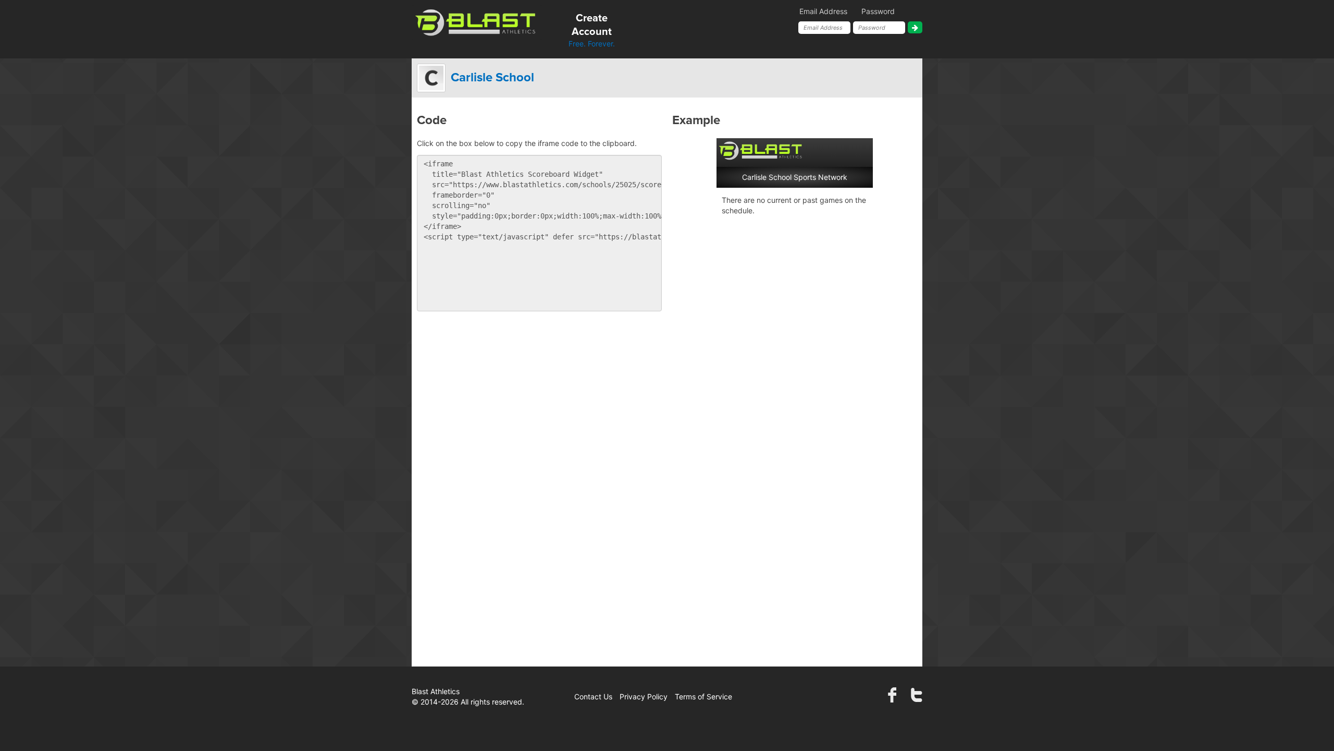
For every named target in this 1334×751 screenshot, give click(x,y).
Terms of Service (703, 696)
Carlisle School (492, 77)
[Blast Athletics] (477, 21)
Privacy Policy (644, 696)
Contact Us (593, 696)
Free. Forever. (592, 30)
